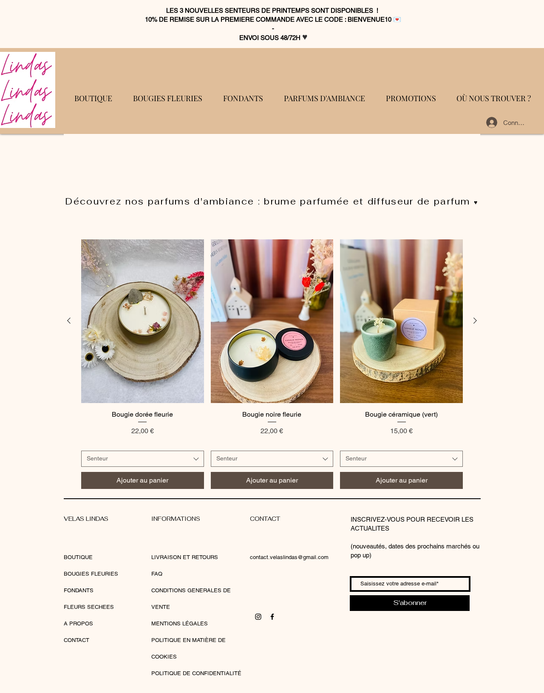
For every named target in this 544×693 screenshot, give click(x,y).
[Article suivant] (475, 320)
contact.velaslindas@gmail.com (289, 557)
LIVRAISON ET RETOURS (184, 557)
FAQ (156, 574)
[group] (272, 364)
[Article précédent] (69, 320)
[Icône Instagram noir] (258, 617)
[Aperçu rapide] (142, 321)
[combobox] (142, 459)
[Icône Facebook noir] (272, 617)
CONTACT (76, 640)
